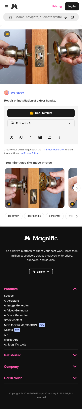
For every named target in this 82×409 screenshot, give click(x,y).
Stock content (13, 320)
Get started (12, 355)
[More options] (59, 137)
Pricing (57, 6)
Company (11, 366)
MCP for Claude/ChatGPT (24, 325)
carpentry (54, 216)
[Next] (76, 188)
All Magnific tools (15, 344)
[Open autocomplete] (8, 17)
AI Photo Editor (29, 153)
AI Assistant (11, 300)
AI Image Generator (54, 149)
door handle (34, 216)
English (41, 271)
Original (25, 34)
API (6, 335)
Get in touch (13, 378)
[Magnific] (41, 239)
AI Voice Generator (16, 315)
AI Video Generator (16, 310)
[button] (41, 272)
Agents (12, 330)
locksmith (13, 216)
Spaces (9, 295)
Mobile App (11, 340)
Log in (72, 6)
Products (11, 289)
